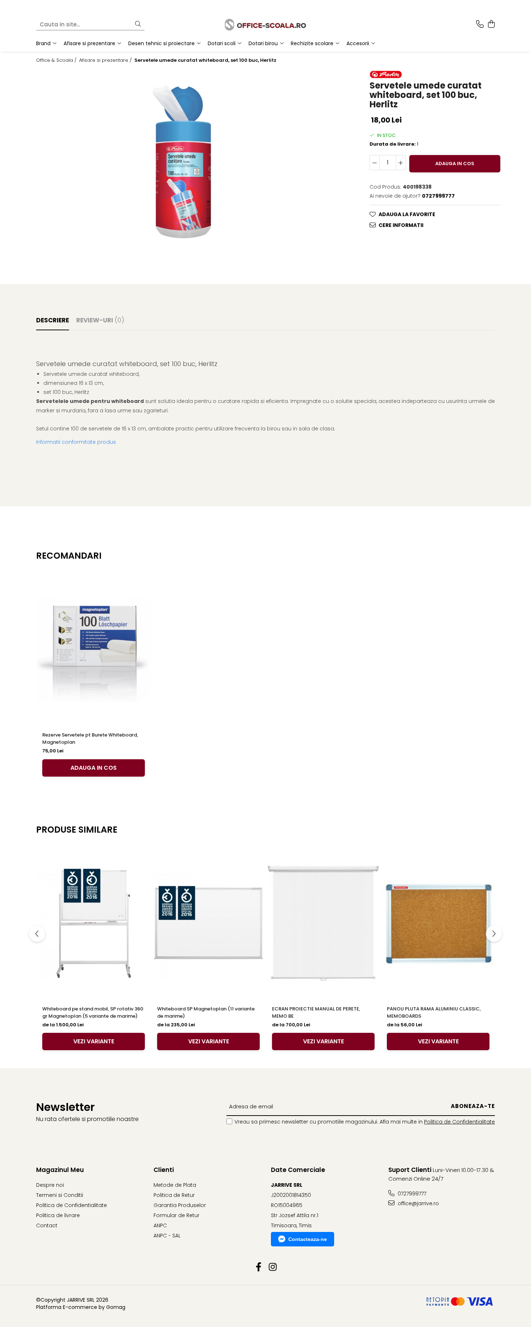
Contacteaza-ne (307, 1239)
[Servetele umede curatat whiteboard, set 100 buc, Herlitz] (185, 161)
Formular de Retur (176, 1215)
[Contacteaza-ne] (480, 24)
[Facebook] (258, 1267)
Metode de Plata (175, 1185)
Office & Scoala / (57, 60)
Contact (46, 1225)
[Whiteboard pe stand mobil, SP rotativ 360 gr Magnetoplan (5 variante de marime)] (93, 923)
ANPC (160, 1225)
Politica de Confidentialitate (459, 1121)
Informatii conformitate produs (76, 442)
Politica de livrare (58, 1215)
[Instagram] (272, 1267)
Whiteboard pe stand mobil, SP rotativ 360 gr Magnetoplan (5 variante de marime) (92, 1012)
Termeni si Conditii (59, 1195)
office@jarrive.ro (417, 1203)
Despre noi (50, 1185)
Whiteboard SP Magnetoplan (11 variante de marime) (206, 1012)
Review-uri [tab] (100, 320)
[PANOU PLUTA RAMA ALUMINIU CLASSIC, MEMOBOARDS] (438, 923)
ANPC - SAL (167, 1235)
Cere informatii (401, 225)
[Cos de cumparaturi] (491, 24)
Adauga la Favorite (407, 214)
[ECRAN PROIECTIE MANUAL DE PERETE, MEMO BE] (323, 923)
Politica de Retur (174, 1195)
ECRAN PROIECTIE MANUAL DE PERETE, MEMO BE (316, 1012)
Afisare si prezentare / (106, 60)
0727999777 (411, 1193)
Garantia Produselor (180, 1205)
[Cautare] (137, 24)
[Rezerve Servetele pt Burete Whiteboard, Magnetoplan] (93, 649)
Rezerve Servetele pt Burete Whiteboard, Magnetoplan (90, 738)
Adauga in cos (454, 163)
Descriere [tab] (52, 320)
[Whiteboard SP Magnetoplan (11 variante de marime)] (208, 923)
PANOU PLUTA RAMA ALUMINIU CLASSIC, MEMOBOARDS (434, 1012)
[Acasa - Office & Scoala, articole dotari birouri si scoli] (265, 24)
